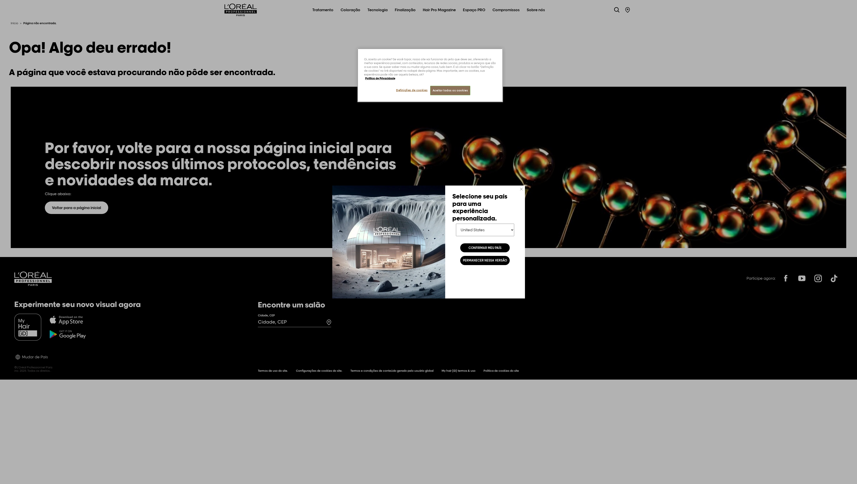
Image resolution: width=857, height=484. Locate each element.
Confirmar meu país (484, 248)
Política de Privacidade (380, 78)
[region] (430, 75)
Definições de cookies (411, 90)
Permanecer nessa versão (485, 260)
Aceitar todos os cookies (450, 90)
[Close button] (521, 189)
